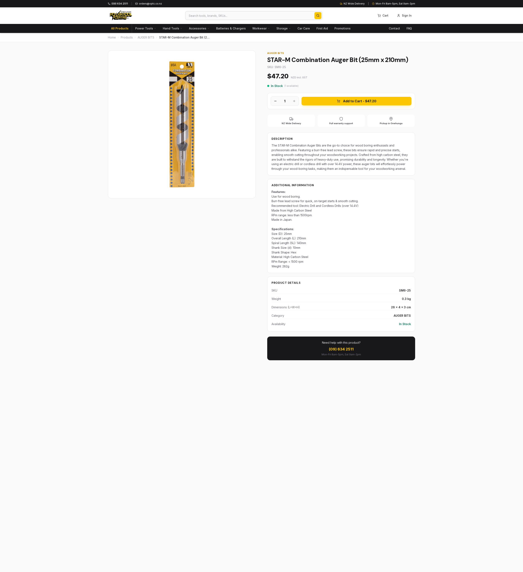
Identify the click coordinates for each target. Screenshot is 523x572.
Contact (394, 28)
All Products (120, 28)
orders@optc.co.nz (150, 3)
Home (112, 37)
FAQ (409, 28)
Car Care (303, 28)
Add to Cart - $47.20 (359, 101)
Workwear (259, 28)
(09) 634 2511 (341, 349)
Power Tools (144, 28)
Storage (282, 28)
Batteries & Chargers (231, 28)
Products (127, 37)
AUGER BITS (146, 37)
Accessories (197, 28)
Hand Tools (171, 28)
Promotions (342, 28)
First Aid (322, 28)
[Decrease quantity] (275, 101)
